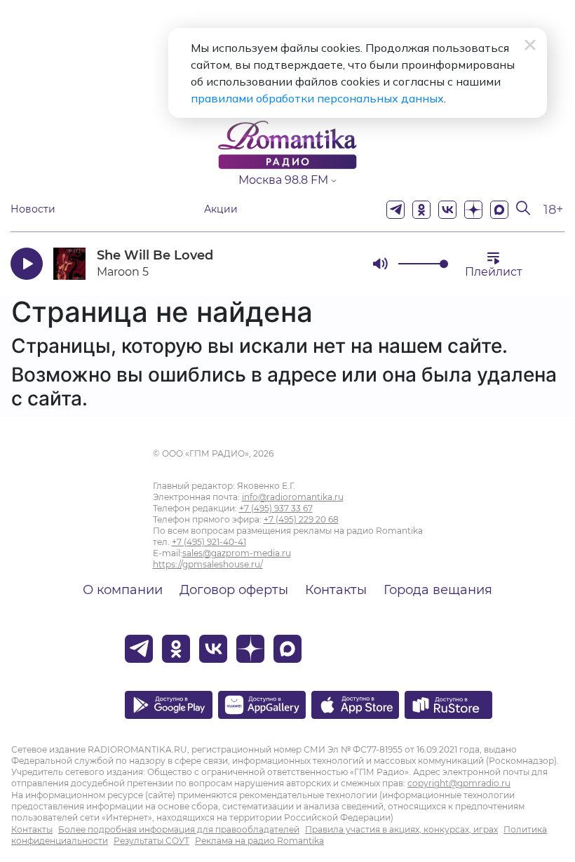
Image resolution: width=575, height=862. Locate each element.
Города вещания (438, 590)
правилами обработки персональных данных (317, 98)
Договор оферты (234, 590)
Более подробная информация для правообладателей (178, 829)
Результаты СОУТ (151, 840)
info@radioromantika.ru (293, 497)
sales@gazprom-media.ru (236, 553)
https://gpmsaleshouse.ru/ (208, 564)
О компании (123, 590)
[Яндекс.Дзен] (473, 210)
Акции (221, 209)
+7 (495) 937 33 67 (276, 508)
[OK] (421, 210)
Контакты (336, 590)
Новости (33, 209)
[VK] (447, 210)
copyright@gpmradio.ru (458, 783)
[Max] (499, 210)
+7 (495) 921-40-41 (209, 542)
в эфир (312, 263)
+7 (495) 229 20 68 (301, 519)
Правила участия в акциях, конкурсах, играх (401, 829)
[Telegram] (395, 210)
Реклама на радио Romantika (259, 840)
